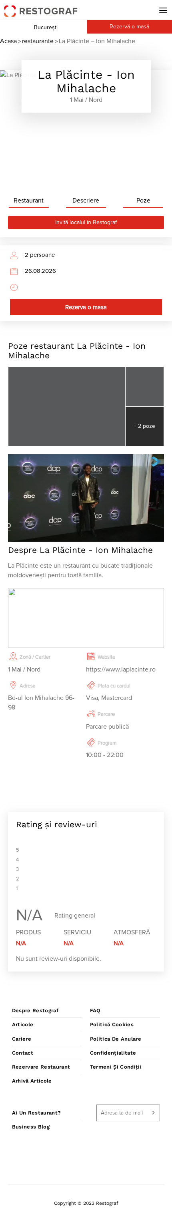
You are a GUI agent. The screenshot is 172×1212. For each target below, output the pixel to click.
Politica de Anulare (115, 1039)
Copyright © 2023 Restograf (86, 1203)
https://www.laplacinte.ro (121, 669)
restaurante (38, 41)
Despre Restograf (35, 1010)
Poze (143, 200)
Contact (22, 1053)
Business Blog (31, 1127)
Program (107, 743)
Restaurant (29, 200)
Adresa (28, 686)
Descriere (85, 200)
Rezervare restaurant (41, 1067)
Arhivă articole (32, 1081)
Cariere (21, 1039)
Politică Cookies (112, 1024)
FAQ (95, 1010)
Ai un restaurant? (36, 1113)
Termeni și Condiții (116, 1067)
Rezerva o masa (86, 307)
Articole (23, 1024)
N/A (21, 943)
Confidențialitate (113, 1053)
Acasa (8, 41)
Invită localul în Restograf (86, 222)
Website (106, 657)
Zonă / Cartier (35, 657)
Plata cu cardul (114, 686)
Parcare (106, 714)
